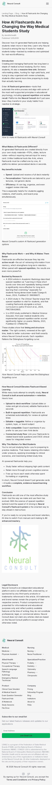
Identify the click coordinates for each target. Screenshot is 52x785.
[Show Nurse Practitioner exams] (43, 654)
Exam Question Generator (12, 695)
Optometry (31, 669)
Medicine (5, 651)
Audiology (6, 675)
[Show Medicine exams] (11, 651)
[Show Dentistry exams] (36, 666)
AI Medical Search (9, 692)
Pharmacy (31, 672)
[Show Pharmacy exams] (37, 672)
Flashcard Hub (7, 699)
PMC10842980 (13, 309)
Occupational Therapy (11, 666)
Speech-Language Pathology (9, 670)
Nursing (30, 651)
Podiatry (30, 663)
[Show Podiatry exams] (36, 663)
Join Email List (26, 735)
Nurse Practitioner (34, 654)
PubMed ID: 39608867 (28, 295)
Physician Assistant (9, 654)
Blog (17, 13)
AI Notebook (7, 702)
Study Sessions (8, 705)
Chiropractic (32, 675)
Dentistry (30, 666)
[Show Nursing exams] (35, 651)
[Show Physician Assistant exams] (18, 654)
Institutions (31, 699)
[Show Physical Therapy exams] (17, 663)
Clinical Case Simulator (11, 689)
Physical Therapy (9, 663)
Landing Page (7, 13)
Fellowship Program (35, 692)
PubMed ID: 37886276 (16, 324)
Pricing (30, 689)
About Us (31, 702)
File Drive (5, 708)
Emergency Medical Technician (10, 679)
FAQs (29, 705)
